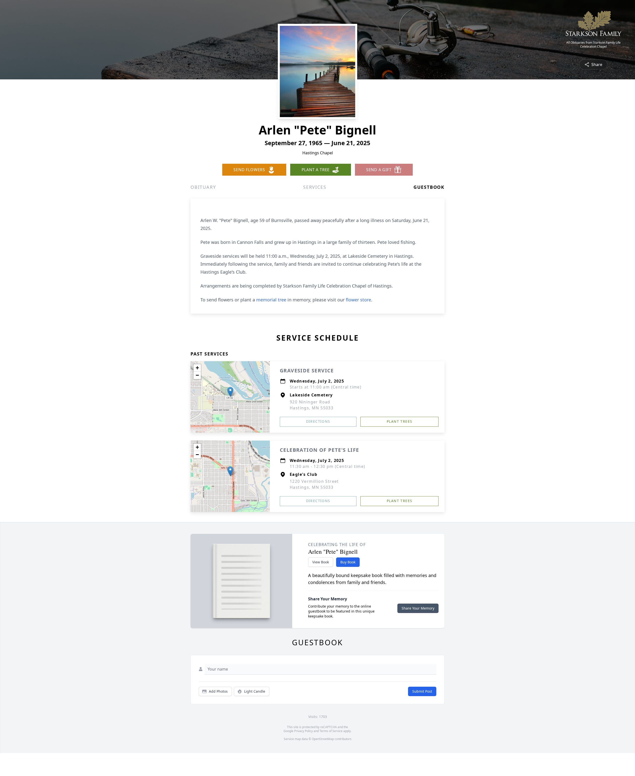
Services (314, 187)
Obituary (203, 187)
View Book (320, 562)
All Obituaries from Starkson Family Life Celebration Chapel (593, 45)
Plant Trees (399, 421)
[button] (230, 392)
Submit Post (422, 691)
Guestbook (428, 187)
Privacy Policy (303, 731)
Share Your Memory (418, 608)
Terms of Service (331, 731)
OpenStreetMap (323, 739)
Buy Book (347, 562)
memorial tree (271, 300)
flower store (358, 300)
